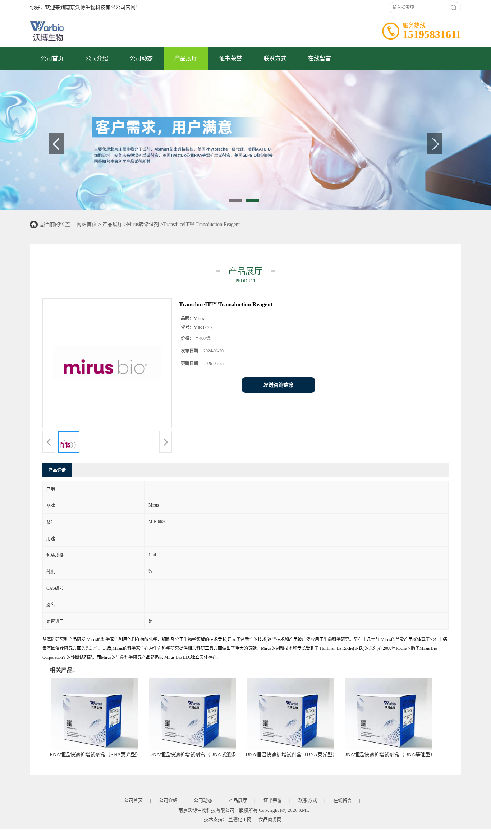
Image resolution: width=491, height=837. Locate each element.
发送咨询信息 (278, 385)
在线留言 (319, 58)
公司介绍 (96, 58)
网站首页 (87, 224)
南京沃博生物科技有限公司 (206, 810)
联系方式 (274, 58)
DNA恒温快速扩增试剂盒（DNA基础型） (389, 754)
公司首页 (52, 58)
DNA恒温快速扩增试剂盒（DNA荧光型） (292, 754)
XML (304, 810)
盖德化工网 (240, 819)
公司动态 (141, 58)
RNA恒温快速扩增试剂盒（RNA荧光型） (95, 754)
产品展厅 (185, 58)
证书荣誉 (230, 58)
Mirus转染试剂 (143, 224)
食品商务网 (270, 819)
